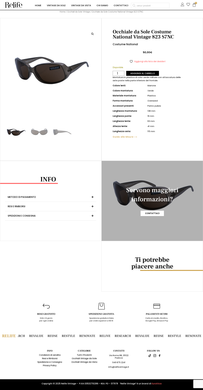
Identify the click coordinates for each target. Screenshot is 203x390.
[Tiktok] (148, 355)
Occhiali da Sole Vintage (78, 11)
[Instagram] (153, 355)
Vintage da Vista (81, 5)
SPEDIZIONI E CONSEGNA (22, 215)
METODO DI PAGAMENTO (22, 197)
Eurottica (157, 383)
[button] (92, 33)
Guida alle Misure (123, 136)
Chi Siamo (102, 5)
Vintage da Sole (56, 5)
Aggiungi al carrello (142, 73)
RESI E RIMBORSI (16, 206)
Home (38, 5)
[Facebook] (158, 355)
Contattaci (121, 5)
